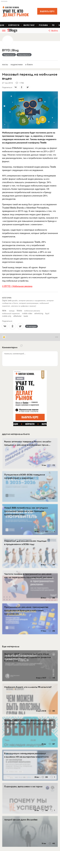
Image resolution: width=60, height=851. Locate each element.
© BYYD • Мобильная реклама (17, 286)
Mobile (19, 310)
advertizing (38, 313)
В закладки (31, 326)
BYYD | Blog (10, 50)
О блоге (29, 64)
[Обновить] (21, 345)
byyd (47, 313)
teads (26, 316)
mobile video (27, 313)
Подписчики (17, 64)
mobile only (6, 316)
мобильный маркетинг (11, 313)
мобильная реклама (32, 310)
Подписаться (9, 54)
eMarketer (17, 316)
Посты (5, 64)
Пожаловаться (24, 54)
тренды (12, 310)
